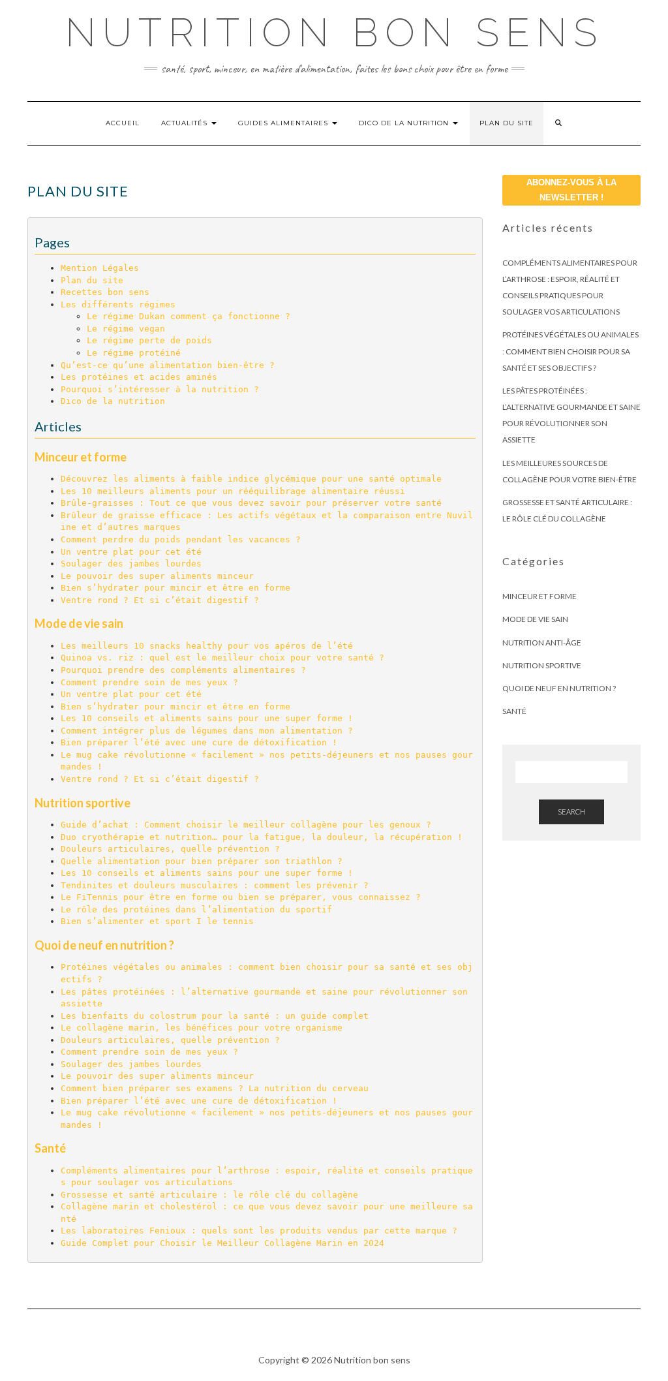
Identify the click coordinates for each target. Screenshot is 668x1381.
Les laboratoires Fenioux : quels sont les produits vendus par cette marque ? (259, 1230)
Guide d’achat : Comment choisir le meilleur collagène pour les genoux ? (246, 825)
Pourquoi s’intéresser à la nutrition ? (160, 389)
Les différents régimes (118, 304)
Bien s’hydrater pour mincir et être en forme (175, 588)
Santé (50, 1148)
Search (571, 811)
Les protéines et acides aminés (139, 377)
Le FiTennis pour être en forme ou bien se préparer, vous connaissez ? (241, 897)
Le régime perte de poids (149, 340)
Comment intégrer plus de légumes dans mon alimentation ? (207, 731)
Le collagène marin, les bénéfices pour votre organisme (201, 1027)
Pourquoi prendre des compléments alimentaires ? (183, 670)
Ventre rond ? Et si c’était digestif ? (160, 600)
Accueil (123, 123)
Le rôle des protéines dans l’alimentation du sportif (196, 909)
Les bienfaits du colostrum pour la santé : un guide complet (215, 1016)
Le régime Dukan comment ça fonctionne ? (188, 316)
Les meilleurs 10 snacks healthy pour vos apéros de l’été (207, 646)
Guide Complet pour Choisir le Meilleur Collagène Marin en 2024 (222, 1243)
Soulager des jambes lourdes (131, 563)
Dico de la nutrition (405, 123)
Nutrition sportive (82, 803)
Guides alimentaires (284, 123)
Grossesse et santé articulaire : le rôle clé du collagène (209, 1195)
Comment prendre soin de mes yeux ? (149, 682)
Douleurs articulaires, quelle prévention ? (170, 849)
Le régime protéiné (134, 353)
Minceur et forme (81, 457)
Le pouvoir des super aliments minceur (157, 576)
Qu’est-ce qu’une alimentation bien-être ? (168, 365)
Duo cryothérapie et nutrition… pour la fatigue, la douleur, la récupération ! (262, 837)
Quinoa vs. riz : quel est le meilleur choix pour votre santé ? (222, 657)
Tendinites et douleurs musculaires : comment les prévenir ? (215, 885)
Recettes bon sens (105, 292)
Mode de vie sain (79, 623)
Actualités (185, 123)
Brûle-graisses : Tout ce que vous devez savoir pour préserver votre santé (251, 503)
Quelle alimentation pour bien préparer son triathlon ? (201, 861)
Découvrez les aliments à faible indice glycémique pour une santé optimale (251, 479)
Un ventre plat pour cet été (131, 552)
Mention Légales (100, 268)
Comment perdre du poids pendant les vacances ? (181, 539)
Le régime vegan (126, 329)
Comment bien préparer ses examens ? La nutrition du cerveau (215, 1088)
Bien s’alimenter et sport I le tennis (157, 921)
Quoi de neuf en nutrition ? (104, 945)
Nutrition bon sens (334, 32)
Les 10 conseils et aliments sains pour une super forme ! (207, 718)
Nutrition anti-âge (541, 642)
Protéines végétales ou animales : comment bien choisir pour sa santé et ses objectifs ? (570, 351)
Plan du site (506, 123)
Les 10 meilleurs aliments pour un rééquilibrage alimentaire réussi (233, 491)
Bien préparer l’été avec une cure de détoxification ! (199, 742)
